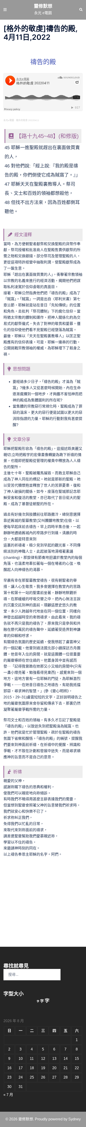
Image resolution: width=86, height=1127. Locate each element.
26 (43, 1077)
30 (9, 1087)
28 (66, 1077)
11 (32, 1059)
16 (9, 1068)
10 (21, 1059)
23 (9, 1077)
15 (77, 1059)
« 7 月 (8, 1095)
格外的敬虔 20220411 (27, 120)
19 (43, 1068)
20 (54, 1068)
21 (66, 1068)
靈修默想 (43, 6)
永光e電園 (8, 120)
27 (54, 1077)
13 (54, 1059)
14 (66, 1059)
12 (43, 1059)
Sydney (74, 1119)
